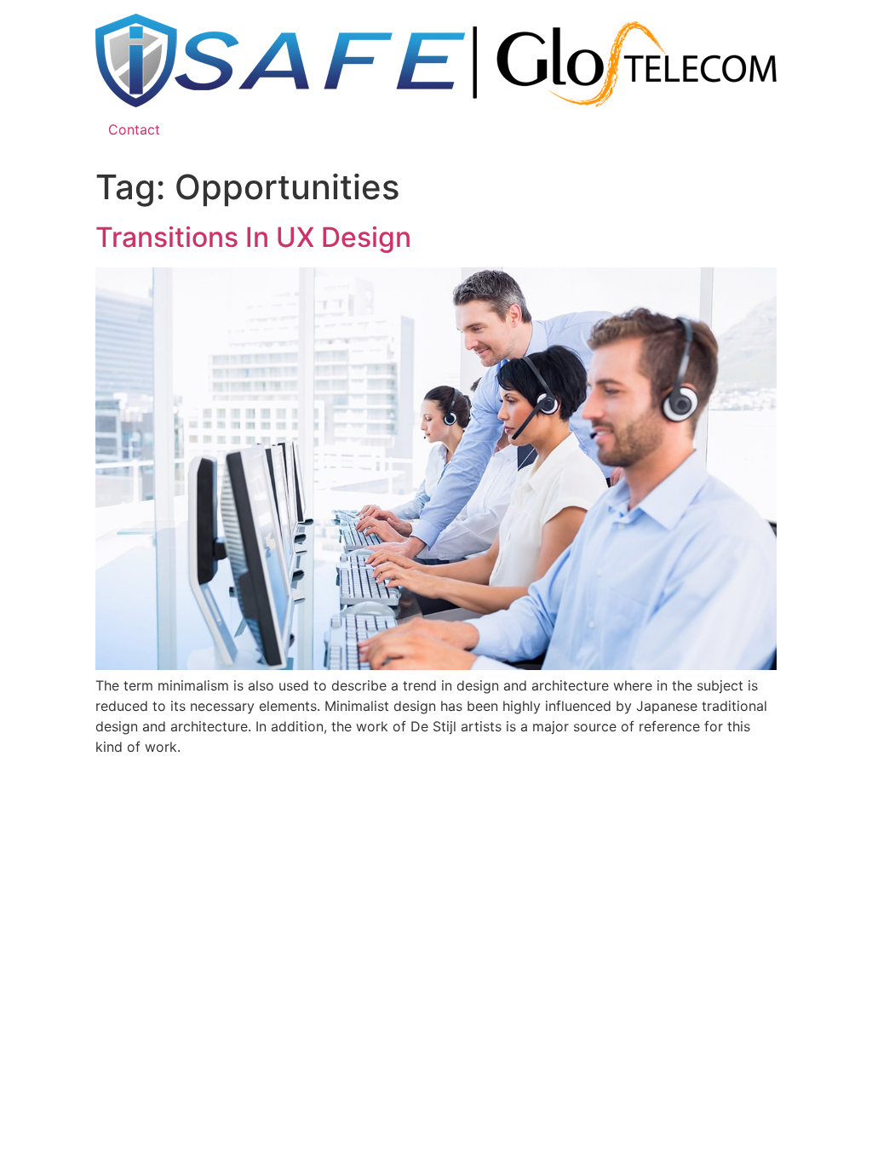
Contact (134, 129)
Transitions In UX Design (253, 237)
